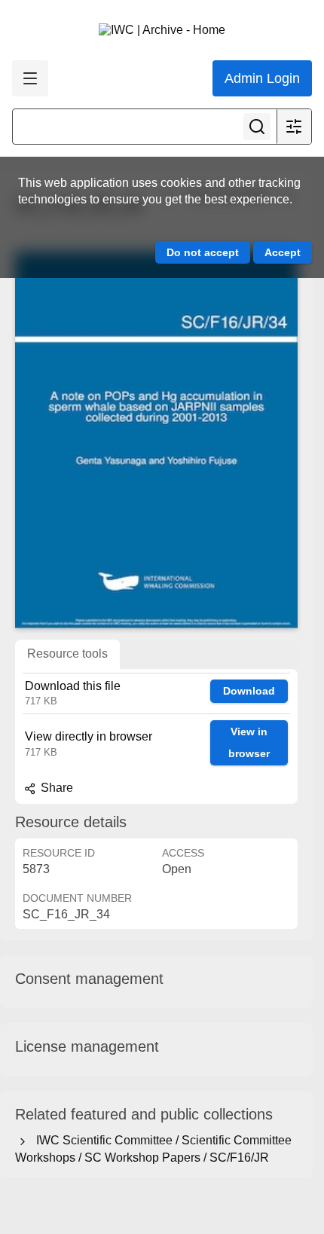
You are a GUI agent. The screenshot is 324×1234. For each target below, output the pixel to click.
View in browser (249, 742)
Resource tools (67, 653)
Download (249, 691)
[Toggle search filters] (294, 126)
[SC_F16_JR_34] (156, 440)
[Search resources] (257, 126)
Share (55, 787)
